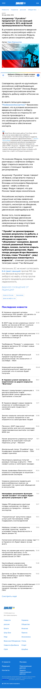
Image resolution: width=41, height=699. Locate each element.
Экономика (19, 295)
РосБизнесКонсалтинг (14, 105)
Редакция (6, 666)
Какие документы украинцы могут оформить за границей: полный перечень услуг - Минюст (17, 441)
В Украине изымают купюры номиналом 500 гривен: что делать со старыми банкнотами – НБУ (19, 314)
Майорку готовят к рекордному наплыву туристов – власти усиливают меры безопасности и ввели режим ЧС (17, 530)
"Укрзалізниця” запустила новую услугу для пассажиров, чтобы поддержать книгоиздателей (16, 519)
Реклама (23, 662)
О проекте (6, 662)
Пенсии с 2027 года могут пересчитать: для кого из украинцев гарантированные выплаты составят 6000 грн (18, 429)
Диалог (4, 13)
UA (37, 3)
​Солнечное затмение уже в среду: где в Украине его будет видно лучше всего (19, 542)
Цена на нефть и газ (9, 298)
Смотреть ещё (9, 596)
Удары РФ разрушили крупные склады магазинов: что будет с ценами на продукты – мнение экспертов (16, 507)
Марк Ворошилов (15, 42)
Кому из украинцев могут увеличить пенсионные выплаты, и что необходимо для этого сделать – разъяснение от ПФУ (18, 553)
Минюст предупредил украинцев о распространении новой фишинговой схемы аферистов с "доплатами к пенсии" (18, 393)
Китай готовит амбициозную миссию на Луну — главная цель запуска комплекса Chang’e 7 (18, 335)
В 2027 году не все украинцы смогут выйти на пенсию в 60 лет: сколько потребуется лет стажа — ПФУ (18, 325)
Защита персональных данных (25, 672)
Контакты (6, 670)
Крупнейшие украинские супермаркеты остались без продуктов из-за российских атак (17, 565)
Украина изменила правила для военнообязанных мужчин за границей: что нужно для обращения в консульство (18, 484)
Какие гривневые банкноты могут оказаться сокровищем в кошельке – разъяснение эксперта (18, 472)
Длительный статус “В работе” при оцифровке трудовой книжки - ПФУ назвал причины (18, 451)
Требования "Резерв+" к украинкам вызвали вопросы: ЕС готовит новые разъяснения (18, 346)
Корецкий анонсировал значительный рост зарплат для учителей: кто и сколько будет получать (16, 370)
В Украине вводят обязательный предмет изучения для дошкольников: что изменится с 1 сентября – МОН (17, 358)
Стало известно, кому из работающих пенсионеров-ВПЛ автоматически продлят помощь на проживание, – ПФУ (18, 587)
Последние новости (14, 307)
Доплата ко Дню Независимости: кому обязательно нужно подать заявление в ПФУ (16, 576)
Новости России (8, 295)
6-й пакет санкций (11, 271)
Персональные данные (26, 667)
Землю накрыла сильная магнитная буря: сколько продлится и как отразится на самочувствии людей (18, 417)
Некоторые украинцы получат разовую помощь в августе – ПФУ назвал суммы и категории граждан (18, 462)
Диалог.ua (5, 679)
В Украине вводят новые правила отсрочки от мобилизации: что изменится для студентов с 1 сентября (17, 406)
